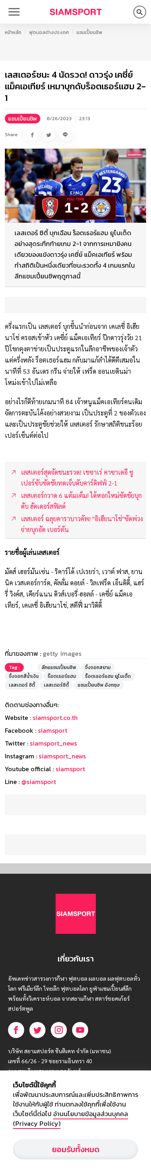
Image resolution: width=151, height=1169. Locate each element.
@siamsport (38, 781)
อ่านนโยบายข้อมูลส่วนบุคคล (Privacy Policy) (70, 1118)
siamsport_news (53, 743)
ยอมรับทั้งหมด (75, 1149)
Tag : (14, 667)
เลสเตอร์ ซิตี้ (22, 685)
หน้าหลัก (13, 32)
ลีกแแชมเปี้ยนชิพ (58, 667)
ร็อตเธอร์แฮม (62, 676)
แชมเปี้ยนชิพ (89, 32)
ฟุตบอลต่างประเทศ (49, 32)
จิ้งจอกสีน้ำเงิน (24, 676)
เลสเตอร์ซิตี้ (56, 685)
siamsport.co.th (55, 717)
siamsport (52, 730)
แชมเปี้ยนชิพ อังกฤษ (99, 685)
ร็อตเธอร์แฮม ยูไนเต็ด (108, 676)
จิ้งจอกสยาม (98, 667)
